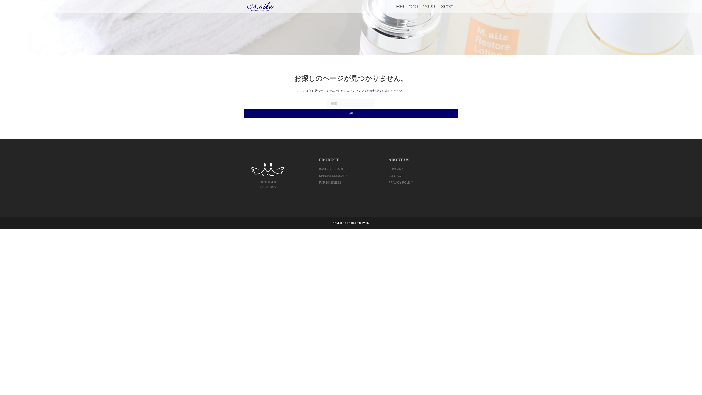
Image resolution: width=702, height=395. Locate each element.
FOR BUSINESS (330, 182)
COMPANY (395, 169)
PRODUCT (429, 6)
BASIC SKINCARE (331, 169)
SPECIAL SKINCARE (333, 175)
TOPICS (413, 6)
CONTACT (446, 6)
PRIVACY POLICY (400, 182)
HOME (400, 6)
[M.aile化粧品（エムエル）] (260, 6)
